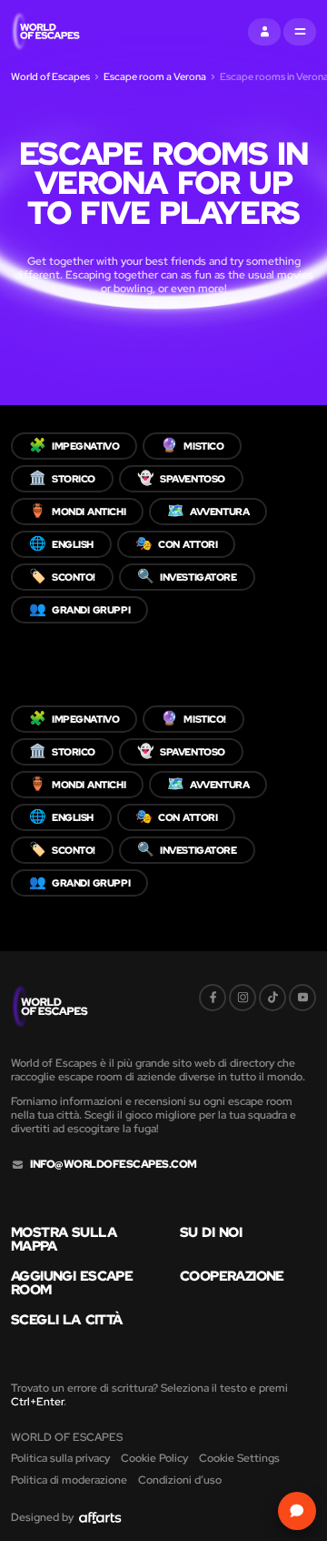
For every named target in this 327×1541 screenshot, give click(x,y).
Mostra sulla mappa (63, 1239)
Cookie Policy (154, 1458)
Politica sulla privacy (60, 1458)
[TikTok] (272, 997)
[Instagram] (242, 997)
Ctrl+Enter (37, 1401)
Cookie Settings (239, 1458)
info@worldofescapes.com (113, 1164)
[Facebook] (212, 997)
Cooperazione (232, 1276)
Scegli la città (67, 1320)
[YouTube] (302, 997)
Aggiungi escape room (72, 1283)
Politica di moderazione (69, 1480)
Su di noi (211, 1233)
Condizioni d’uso (180, 1480)
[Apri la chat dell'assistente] (297, 1511)
